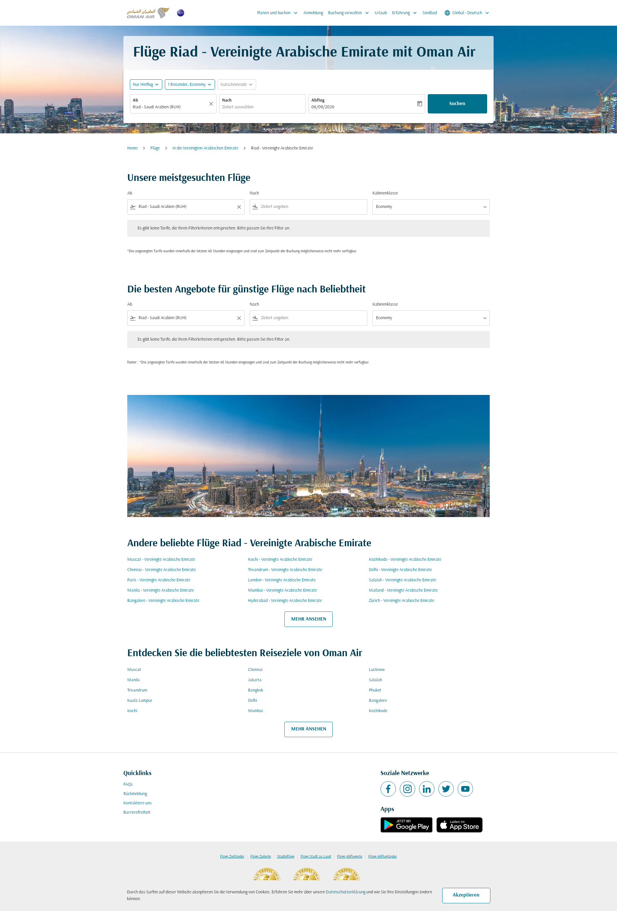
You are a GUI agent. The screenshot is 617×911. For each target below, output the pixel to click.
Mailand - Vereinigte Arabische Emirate (403, 590)
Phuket (375, 690)
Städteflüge (285, 857)
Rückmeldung (135, 793)
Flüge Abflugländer (382, 857)
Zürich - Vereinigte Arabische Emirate (401, 600)
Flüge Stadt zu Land (315, 857)
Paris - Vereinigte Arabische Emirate (158, 580)
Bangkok (255, 690)
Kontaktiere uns (137, 803)
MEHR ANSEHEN (308, 619)
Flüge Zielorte (260, 857)
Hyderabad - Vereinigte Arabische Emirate (285, 600)
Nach (227, 100)
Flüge (155, 148)
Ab (135, 100)
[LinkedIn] (426, 789)
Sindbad (430, 13)
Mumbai (255, 711)
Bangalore (378, 700)
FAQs (128, 784)
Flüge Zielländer (232, 857)
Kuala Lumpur (139, 700)
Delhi (252, 700)
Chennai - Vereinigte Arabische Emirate (161, 569)
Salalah (375, 680)
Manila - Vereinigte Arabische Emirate (160, 590)
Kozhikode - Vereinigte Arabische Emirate (405, 559)
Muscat (134, 669)
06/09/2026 (322, 107)
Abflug (317, 100)
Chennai (255, 669)
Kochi (132, 711)
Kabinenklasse (385, 193)
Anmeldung (313, 13)
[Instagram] (407, 789)
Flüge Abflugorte (349, 857)
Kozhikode (378, 711)
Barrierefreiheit (136, 812)
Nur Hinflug (143, 84)
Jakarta (255, 680)
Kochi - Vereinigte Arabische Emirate (280, 559)
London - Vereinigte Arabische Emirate (282, 580)
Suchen (457, 103)
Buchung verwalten (349, 13)
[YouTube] (465, 789)
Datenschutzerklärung (345, 892)
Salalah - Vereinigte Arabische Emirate (402, 580)
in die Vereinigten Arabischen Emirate (205, 148)
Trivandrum (137, 690)
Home (132, 148)
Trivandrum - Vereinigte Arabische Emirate (285, 569)
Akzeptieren (466, 895)
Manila (133, 680)
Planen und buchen (278, 13)
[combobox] (170, 107)
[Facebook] (388, 789)
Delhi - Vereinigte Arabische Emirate (400, 569)
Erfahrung (405, 13)
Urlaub (381, 13)
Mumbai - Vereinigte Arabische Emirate (282, 590)
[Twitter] (446, 789)
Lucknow (377, 669)
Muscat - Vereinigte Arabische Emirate (161, 559)
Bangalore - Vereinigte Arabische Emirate (163, 600)
